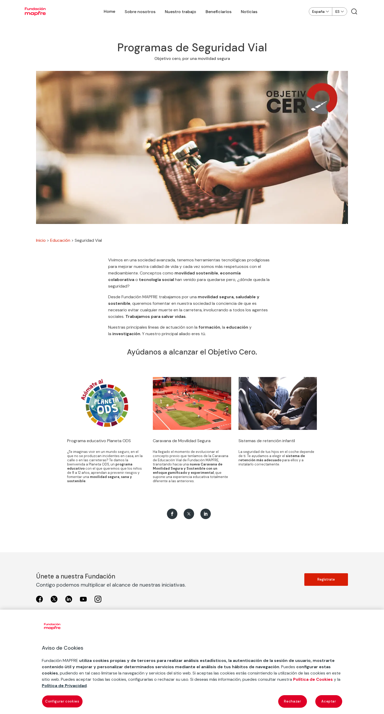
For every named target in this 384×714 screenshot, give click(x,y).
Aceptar (328, 701)
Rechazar (292, 701)
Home (109, 11)
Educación (60, 240)
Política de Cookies (313, 679)
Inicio (41, 240)
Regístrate (326, 579)
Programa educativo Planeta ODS (99, 440)
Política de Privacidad (64, 685)
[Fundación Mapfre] (35, 11)
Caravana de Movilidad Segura (182, 440)
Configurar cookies (62, 701)
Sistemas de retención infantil (266, 440)
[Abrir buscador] (354, 11)
